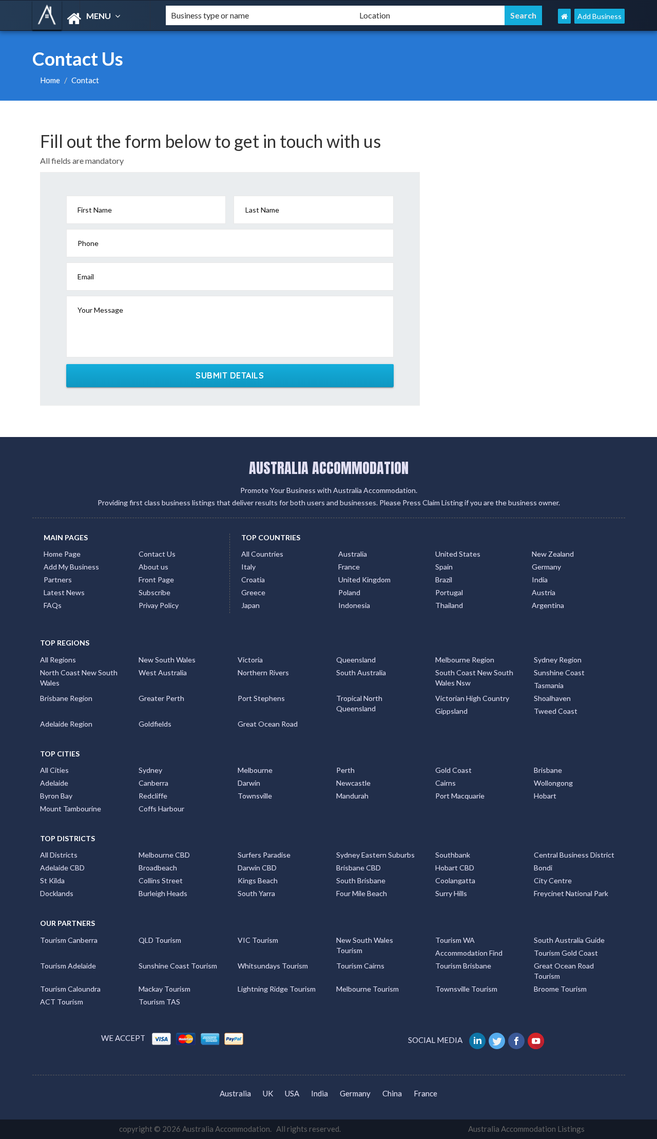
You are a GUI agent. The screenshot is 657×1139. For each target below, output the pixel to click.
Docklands (56, 893)
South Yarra (256, 893)
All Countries (262, 553)
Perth (345, 770)
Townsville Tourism (466, 988)
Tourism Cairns (360, 965)
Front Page (156, 579)
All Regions (58, 659)
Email (86, 276)
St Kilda (52, 880)
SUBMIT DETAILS (230, 375)
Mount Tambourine (70, 808)
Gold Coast (453, 770)
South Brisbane (360, 880)
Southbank (452, 854)
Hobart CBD (454, 867)
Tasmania (549, 685)
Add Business (599, 16)
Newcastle (353, 783)
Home (50, 80)
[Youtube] (537, 1040)
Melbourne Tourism (367, 988)
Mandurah (352, 795)
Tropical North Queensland (359, 703)
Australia (352, 553)
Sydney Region (558, 659)
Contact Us (157, 553)
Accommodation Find (469, 952)
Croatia (253, 579)
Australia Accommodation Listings (526, 1128)
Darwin (249, 783)
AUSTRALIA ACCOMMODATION (329, 468)
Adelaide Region (66, 723)
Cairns (445, 783)
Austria (543, 592)
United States (457, 553)
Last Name (262, 209)
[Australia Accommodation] (90, 19)
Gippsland (451, 711)
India (540, 579)
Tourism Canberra (69, 940)
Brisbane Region (66, 698)
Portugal (449, 592)
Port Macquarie (460, 795)
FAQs (53, 605)
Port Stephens (261, 698)
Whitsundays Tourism (273, 965)
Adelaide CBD (62, 867)
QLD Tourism (160, 940)
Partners (58, 579)
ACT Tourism (61, 1001)
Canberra (153, 783)
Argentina (548, 605)
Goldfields (155, 723)
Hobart (545, 795)
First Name (95, 209)
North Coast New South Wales (79, 677)
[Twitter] (498, 1040)
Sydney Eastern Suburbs (375, 854)
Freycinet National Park (571, 893)
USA (292, 1093)
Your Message (100, 310)
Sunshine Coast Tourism (178, 965)
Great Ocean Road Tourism (564, 970)
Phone (88, 243)
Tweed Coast (555, 711)
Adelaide (54, 783)
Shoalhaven (552, 698)
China (392, 1093)
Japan (250, 605)
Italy (248, 566)
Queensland (356, 659)
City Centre (553, 880)
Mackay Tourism (164, 988)
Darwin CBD (257, 867)
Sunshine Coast (559, 672)
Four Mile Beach (361, 893)
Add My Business (71, 566)
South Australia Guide (569, 940)
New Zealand (553, 553)
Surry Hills (451, 893)
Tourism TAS (159, 1001)
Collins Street (161, 880)
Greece (253, 592)
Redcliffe (153, 795)
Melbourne (255, 770)
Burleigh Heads (163, 893)
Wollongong (553, 783)
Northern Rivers (263, 672)
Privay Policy (159, 605)
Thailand (449, 605)
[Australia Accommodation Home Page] (564, 16)
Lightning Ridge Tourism (277, 988)
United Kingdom (364, 579)
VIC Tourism (258, 940)
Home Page (62, 553)
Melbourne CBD (164, 854)
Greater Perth (161, 698)
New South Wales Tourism (364, 945)
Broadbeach (158, 867)
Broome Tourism (560, 988)
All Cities (54, 770)
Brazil (443, 579)
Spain (444, 566)
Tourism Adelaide (68, 965)
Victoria (250, 659)
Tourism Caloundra (70, 988)
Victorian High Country (472, 698)
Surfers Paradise (264, 854)
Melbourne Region (464, 659)
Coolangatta (455, 880)
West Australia (163, 672)
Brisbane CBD (358, 867)
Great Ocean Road (268, 723)
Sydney (150, 770)
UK (268, 1093)
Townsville (255, 795)
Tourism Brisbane (463, 965)
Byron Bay (56, 795)
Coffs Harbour (161, 808)
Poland (349, 592)
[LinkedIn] (478, 1040)
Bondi (543, 867)
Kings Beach (258, 880)
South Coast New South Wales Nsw (474, 677)
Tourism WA (455, 940)
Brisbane (548, 770)
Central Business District (574, 854)
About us (153, 566)
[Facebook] (517, 1040)
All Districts (59, 854)
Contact (85, 80)
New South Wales (167, 659)
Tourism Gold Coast (566, 952)
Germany (546, 566)
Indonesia (354, 605)
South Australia (361, 672)
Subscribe (154, 592)
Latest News (64, 592)
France (349, 566)
